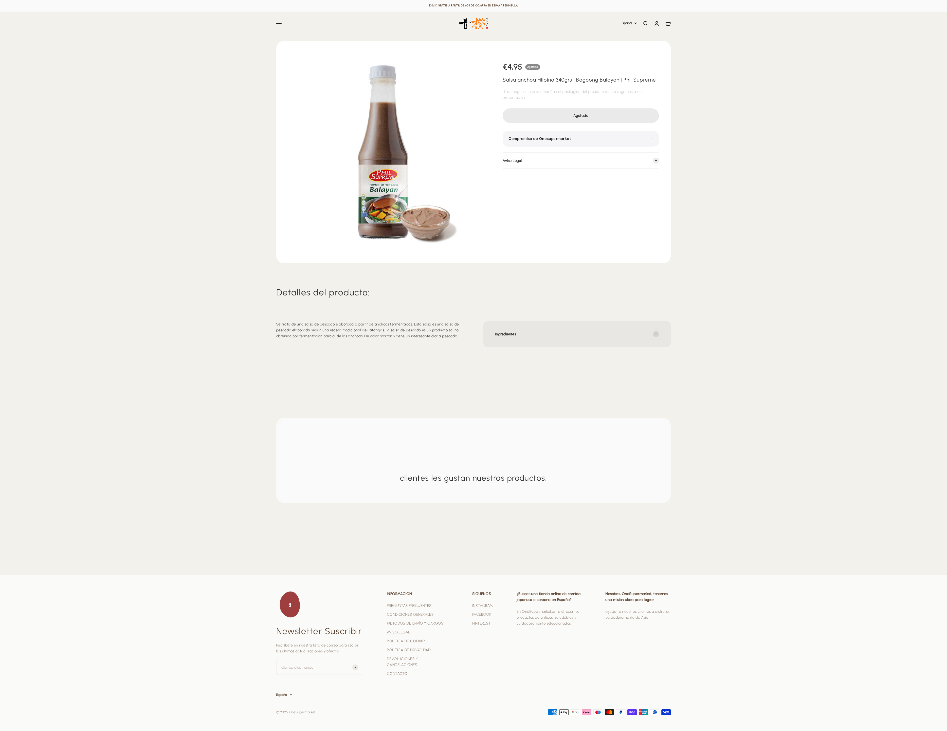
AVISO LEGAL (398, 632)
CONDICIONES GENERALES (410, 614)
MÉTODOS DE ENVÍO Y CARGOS (415, 623)
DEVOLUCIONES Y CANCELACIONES (402, 662)
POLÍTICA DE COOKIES (407, 641)
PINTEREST (481, 623)
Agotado (580, 115)
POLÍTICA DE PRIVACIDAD (409, 650)
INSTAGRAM (482, 605)
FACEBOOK (482, 614)
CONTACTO (397, 673)
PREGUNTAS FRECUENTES (409, 605)
